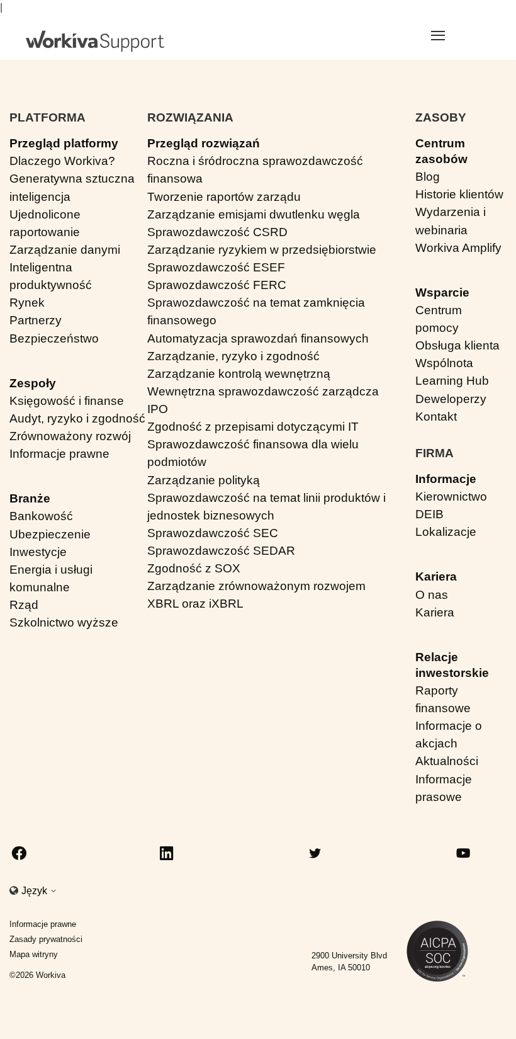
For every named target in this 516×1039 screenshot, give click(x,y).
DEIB (429, 514)
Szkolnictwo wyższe (63, 622)
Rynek (27, 302)
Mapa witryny (33, 954)
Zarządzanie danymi (64, 249)
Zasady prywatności (45, 939)
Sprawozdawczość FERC (216, 285)
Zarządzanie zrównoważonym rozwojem (256, 586)
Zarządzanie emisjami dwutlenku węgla (253, 214)
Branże (29, 498)
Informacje (445, 478)
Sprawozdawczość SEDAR (221, 550)
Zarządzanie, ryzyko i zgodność (233, 356)
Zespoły (32, 383)
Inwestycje (38, 552)
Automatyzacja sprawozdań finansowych (258, 338)
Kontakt (436, 416)
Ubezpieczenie (50, 534)
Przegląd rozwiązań (203, 143)
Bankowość (41, 516)
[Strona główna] (95, 41)
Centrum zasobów (441, 151)
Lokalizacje (445, 531)
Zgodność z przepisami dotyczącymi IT (253, 426)
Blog (427, 176)
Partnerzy (35, 320)
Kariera (436, 576)
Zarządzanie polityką (203, 480)
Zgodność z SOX (193, 568)
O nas (431, 594)
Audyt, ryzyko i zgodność (77, 418)
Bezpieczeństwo (54, 338)
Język (35, 890)
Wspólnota (444, 363)
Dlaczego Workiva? (62, 160)
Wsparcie (442, 292)
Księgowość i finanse (66, 400)
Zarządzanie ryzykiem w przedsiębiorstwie (261, 249)
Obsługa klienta (457, 345)
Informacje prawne (59, 453)
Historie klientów (459, 194)
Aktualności (446, 761)
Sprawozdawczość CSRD (217, 232)
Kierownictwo (451, 496)
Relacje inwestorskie (452, 664)
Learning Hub (452, 380)
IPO (157, 409)
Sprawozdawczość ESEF (216, 267)
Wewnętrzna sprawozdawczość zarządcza (263, 391)
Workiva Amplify (458, 247)
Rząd (23, 604)
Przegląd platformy (63, 143)
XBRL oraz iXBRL (195, 603)
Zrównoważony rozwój (70, 436)
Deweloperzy (450, 399)
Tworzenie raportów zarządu (224, 196)
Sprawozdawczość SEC (212, 533)
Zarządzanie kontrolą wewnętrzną (238, 373)
